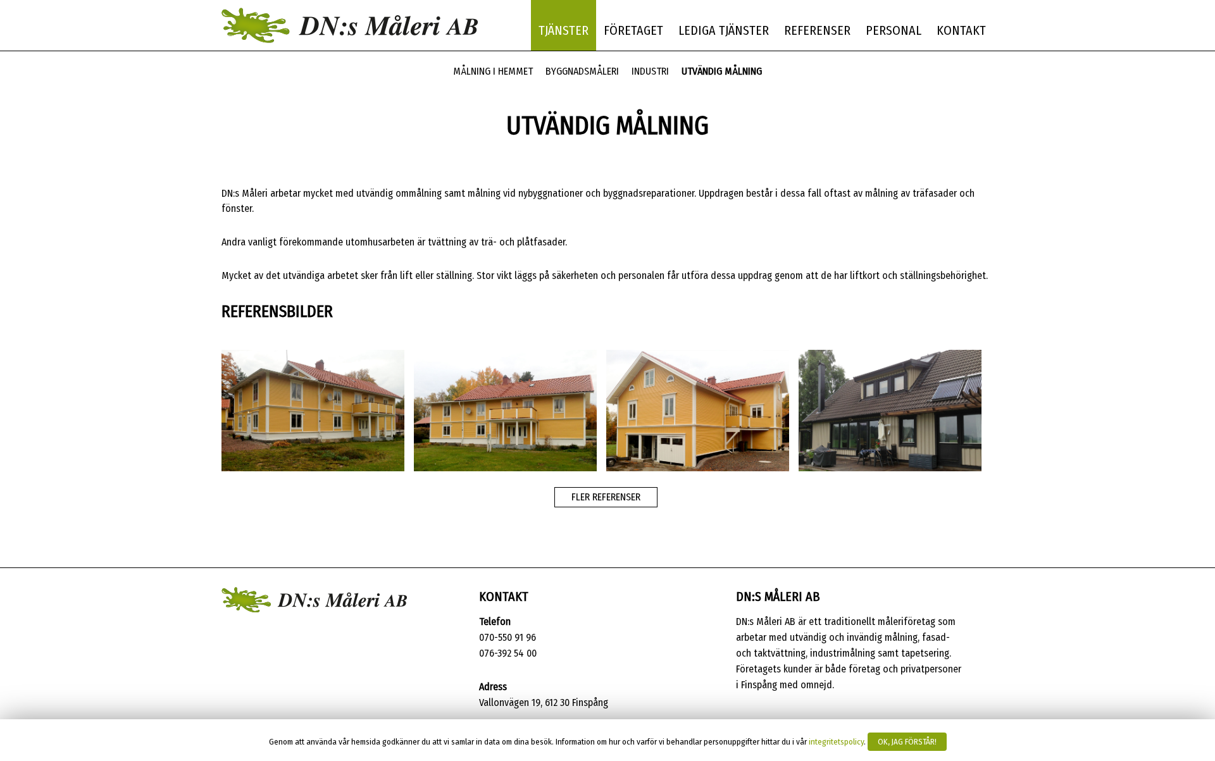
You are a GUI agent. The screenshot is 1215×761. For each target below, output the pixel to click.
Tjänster (564, 30)
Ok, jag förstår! (907, 741)
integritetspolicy (836, 742)
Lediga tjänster (723, 30)
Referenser (817, 30)
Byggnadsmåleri (582, 71)
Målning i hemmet (493, 71)
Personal (893, 30)
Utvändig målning (722, 71)
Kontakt (961, 30)
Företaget (633, 30)
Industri (650, 71)
